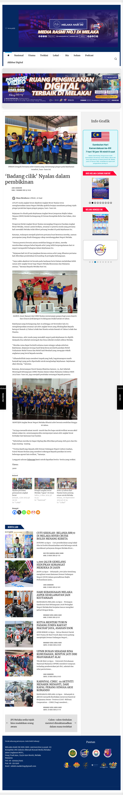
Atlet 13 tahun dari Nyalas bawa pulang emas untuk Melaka (65, 492)
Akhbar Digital (15, 62)
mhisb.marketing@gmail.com (23, 766)
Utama (31, 55)
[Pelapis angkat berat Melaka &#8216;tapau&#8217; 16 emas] (44, 483)
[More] (38, 512)
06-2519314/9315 (16, 761)
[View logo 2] (92, 260)
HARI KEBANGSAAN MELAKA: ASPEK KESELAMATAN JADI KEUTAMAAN (55, 595)
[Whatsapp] (24, 512)
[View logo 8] (108, 260)
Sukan (77, 55)
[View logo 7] (105, 260)
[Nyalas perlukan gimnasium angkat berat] (22, 483)
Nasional (19, 55)
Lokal (56, 55)
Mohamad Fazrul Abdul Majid (52, 615)
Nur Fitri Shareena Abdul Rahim (53, 553)
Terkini (44, 55)
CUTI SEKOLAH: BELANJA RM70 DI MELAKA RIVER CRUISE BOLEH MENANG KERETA (56, 535)
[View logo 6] (103, 260)
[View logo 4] (97, 260)
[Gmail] (33, 512)
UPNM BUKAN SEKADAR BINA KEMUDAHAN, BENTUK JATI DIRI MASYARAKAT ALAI (57, 654)
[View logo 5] (100, 260)
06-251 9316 (14, 763)
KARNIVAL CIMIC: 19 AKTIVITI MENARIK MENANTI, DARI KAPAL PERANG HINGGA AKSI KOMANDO (55, 686)
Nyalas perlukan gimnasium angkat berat (20, 492)
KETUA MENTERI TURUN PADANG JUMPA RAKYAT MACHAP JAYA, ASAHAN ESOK (55, 625)
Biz (67, 55)
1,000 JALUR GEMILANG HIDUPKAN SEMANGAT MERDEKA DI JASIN (51, 564)
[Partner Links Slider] (100, 248)
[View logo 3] (95, 260)
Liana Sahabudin (17, 188)
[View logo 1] (90, 260)
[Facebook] (14, 512)
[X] (19, 512)
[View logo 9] (111, 260)
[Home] (8, 55)
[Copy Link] (29, 512)
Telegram (31, 459)
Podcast (89, 55)
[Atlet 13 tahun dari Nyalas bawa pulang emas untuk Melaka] (67, 483)
